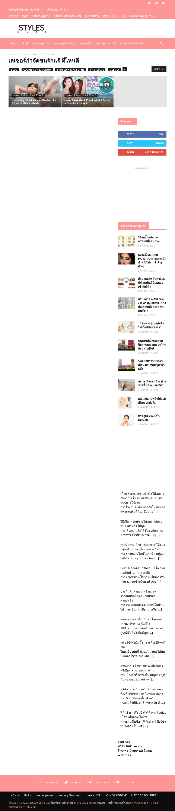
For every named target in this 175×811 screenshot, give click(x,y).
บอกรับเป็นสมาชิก (154, 152)
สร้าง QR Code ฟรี (114, 16)
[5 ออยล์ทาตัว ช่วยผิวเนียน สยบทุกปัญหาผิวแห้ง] (126, 365)
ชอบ (161, 134)
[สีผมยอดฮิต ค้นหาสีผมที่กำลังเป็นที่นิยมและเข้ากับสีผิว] (126, 283)
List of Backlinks (141, 16)
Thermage (97, 69)
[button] (161, 44)
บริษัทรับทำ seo (128, 746)
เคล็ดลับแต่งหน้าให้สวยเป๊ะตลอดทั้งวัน (152, 400)
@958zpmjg (141, 803)
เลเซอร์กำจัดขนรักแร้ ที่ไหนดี (28, 95)
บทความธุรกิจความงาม (67, 16)
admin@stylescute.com (22, 807)
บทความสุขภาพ (41, 16)
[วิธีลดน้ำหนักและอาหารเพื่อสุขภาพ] (126, 241)
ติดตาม (159, 143)
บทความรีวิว (92, 16)
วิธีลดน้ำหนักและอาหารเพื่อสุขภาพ (149, 239)
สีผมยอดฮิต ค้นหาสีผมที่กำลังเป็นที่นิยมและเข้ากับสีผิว (151, 282)
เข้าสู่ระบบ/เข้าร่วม (57, 9)
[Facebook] (142, 3)
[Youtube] (163, 3)
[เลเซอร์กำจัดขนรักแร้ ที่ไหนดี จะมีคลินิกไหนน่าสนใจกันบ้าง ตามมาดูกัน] (87, 92)
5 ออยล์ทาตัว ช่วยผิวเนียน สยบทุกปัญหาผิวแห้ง (151, 365)
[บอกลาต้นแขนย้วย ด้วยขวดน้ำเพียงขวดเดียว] (126, 385)
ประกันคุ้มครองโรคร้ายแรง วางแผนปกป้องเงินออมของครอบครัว (138, 595)
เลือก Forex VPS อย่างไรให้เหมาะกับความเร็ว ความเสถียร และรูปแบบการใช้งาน (142, 498)
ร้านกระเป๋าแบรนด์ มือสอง (135, 750)
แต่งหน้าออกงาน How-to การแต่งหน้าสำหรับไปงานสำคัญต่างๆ (152, 260)
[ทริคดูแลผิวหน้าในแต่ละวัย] (126, 420)
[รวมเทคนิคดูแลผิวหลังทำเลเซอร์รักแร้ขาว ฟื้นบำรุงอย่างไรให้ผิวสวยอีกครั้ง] (35, 92)
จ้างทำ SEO (79, 803)
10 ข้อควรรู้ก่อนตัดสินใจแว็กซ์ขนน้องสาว (151, 325)
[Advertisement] (142, 191)
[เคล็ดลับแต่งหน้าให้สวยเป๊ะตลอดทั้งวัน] (126, 402)
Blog (14, 69)
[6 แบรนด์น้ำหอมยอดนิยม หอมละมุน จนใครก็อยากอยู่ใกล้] (126, 345)
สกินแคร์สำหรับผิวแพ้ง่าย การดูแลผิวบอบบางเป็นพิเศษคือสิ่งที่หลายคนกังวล (152, 305)
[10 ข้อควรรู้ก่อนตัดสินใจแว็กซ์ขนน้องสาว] (126, 327)
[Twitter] (149, 3)
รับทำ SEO (44, 803)
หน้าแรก (13, 16)
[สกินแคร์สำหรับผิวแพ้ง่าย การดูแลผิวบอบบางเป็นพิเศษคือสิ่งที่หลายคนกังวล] (126, 303)
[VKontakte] (156, 3)
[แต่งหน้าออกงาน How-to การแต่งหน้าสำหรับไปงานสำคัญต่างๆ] (126, 258)
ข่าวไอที (126, 755)
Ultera (114, 69)
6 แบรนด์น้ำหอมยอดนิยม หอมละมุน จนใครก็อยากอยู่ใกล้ (152, 344)
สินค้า (25, 16)
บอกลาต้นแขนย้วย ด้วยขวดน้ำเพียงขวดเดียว (152, 383)
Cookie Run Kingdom (37, 69)
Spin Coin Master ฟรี (70, 69)
